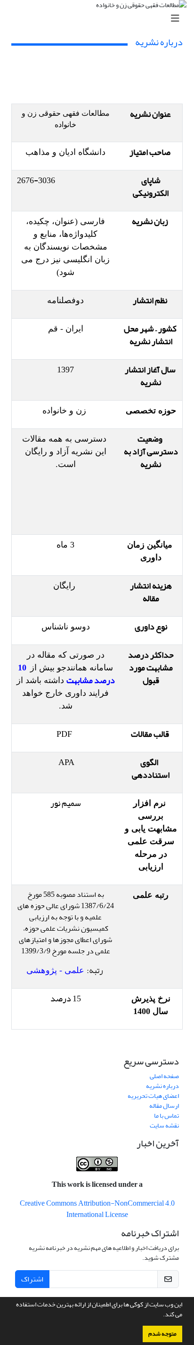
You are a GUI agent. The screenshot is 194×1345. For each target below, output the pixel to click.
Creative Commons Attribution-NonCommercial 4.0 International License (97, 1209)
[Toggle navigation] (99, 18)
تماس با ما (166, 1115)
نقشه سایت (164, 1125)
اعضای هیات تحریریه (153, 1095)
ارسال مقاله (164, 1105)
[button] (160, 1315)
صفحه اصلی (164, 1076)
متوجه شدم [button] (162, 1333)
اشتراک (32, 1279)
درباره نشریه (162, 1085)
